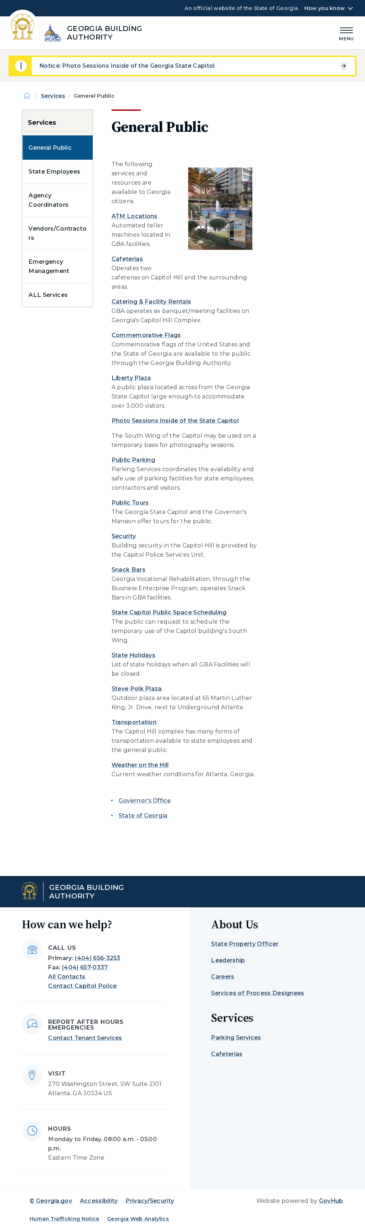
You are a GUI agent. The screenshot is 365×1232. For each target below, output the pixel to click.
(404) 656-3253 (97, 958)
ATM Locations (135, 216)
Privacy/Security (149, 1200)
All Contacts (66, 976)
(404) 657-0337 (85, 967)
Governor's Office (145, 800)
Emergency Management (49, 266)
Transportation (134, 722)
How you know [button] (324, 8)
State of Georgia (143, 815)
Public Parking (133, 460)
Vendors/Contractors (57, 233)
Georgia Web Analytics (138, 1219)
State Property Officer (244, 943)
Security (124, 536)
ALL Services (48, 295)
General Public (50, 147)
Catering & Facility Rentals (151, 301)
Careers (222, 976)
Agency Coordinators (48, 200)
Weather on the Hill (140, 765)
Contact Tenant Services (85, 1038)
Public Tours (130, 502)
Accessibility (99, 1200)
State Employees (54, 171)
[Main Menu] (346, 33)
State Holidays (133, 655)
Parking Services (236, 1037)
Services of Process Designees (257, 993)
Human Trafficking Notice (64, 1219)
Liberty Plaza (131, 378)
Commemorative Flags (146, 335)
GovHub (331, 1200)
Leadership (228, 960)
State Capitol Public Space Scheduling (169, 612)
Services (53, 95)
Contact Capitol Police (82, 986)
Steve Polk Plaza (137, 688)
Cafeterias (127, 259)
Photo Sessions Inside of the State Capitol (175, 420)
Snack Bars (128, 569)
